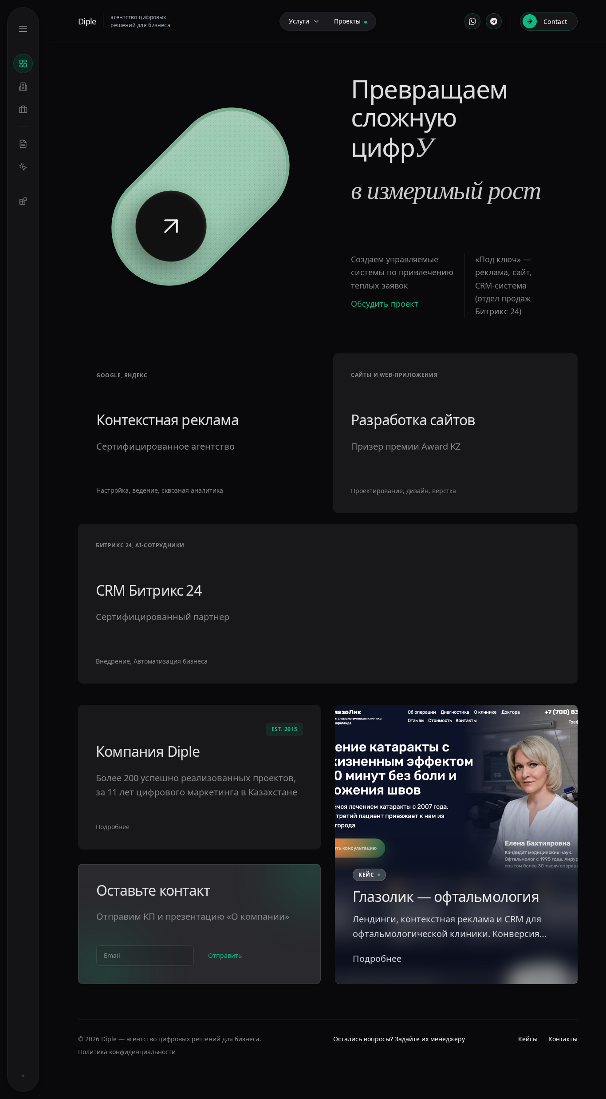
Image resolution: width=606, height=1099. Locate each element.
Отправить (225, 955)
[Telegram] (494, 21)
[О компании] (23, 86)
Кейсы (528, 1039)
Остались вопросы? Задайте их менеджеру (399, 1039)
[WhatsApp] (472, 21)
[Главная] (23, 63)
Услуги (299, 21)
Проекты (347, 21)
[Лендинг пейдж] (23, 144)
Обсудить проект (384, 303)
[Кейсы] (23, 109)
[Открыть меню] (23, 29)
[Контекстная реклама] (23, 167)
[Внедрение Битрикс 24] (23, 201)
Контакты (563, 1039)
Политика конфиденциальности (127, 1052)
